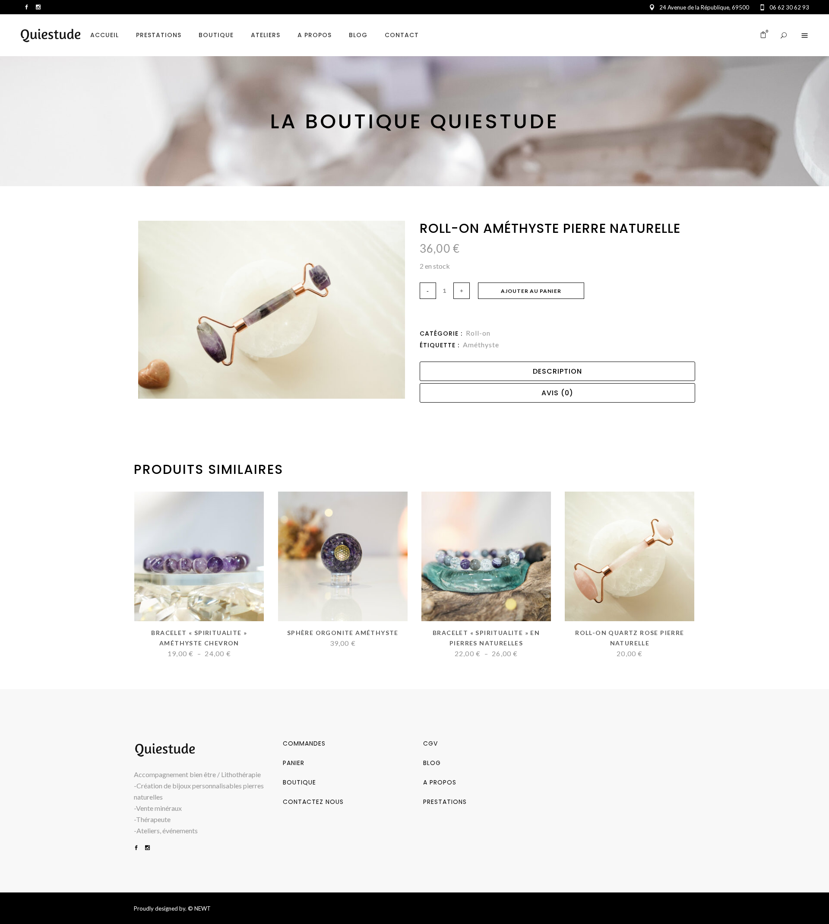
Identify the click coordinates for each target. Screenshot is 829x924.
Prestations (445, 801)
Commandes (304, 743)
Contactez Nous (313, 801)
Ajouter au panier (531, 291)
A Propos (439, 782)
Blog (432, 763)
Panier (293, 763)
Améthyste (481, 344)
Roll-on (478, 333)
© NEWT (199, 908)
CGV (430, 743)
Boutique (299, 782)
